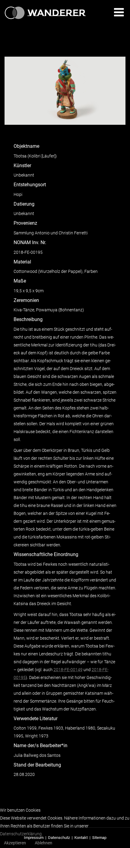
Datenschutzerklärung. (21, 833)
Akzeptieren (15, 842)
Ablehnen (43, 842)
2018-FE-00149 (68, 669)
